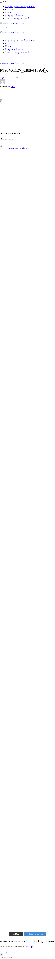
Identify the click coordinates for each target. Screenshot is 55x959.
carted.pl (29, 946)
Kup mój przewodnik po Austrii (20, 6)
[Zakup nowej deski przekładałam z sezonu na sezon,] (27, 663)
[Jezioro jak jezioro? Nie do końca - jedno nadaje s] (27, 374)
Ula (13, 86)
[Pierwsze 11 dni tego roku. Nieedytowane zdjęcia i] (27, 703)
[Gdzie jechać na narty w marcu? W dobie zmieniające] (27, 627)
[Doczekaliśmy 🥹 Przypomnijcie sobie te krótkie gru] (27, 408)
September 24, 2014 (9, 77)
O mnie (9, 9)
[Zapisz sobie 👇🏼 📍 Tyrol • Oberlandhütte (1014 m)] (27, 299)
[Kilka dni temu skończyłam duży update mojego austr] (27, 493)
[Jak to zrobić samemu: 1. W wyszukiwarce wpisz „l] (27, 215)
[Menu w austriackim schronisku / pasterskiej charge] (27, 172)
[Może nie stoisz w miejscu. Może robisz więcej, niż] (27, 682)
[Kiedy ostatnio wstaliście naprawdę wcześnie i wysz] (27, 586)
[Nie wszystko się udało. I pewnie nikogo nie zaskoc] (27, 726)
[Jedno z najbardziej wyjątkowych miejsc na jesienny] (27, 875)
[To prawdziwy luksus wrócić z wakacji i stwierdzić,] (27, 447)
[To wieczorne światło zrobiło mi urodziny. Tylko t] (27, 652)
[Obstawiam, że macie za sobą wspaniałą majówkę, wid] (27, 541)
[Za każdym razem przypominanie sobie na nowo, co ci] (27, 924)
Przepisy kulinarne (14, 15)
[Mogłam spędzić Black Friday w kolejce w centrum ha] (27, 765)
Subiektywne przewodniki (17, 18)
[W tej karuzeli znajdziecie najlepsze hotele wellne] (27, 825)
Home (8, 12)
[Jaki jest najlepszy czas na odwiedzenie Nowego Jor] (27, 903)
